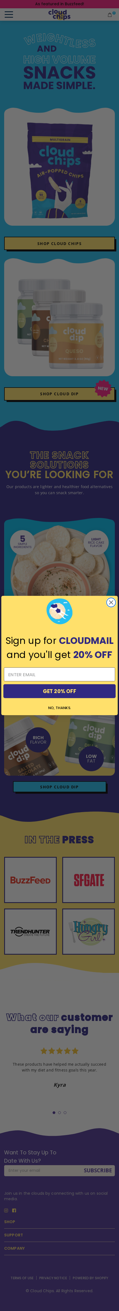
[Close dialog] (111, 602)
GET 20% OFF (59, 691)
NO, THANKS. (59, 707)
